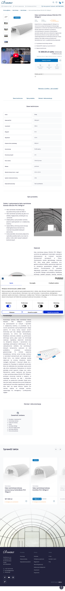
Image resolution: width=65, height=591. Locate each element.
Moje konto (36, 572)
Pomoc (35, 552)
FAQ (50, 562)
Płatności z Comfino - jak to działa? (48, 88)
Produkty (22, 552)
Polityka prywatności (39, 559)
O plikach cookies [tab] (54, 283)
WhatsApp (7, 572)
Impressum (36, 570)
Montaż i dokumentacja (45, 98)
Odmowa (11, 312)
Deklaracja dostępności (39, 567)
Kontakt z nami (52, 559)
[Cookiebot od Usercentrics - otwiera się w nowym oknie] (56, 278)
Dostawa (36, 556)
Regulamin (36, 562)
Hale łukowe (36, 20)
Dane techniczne (18, 98)
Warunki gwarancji (38, 564)
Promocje (22, 556)
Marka (50, 552)
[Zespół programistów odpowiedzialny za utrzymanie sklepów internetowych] (60, 582)
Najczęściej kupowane (25, 562)
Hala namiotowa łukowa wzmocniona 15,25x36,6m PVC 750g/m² (15, 490)
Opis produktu (31, 98)
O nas (50, 556)
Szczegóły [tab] (32, 283)
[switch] (23, 305)
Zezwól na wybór (32, 312)
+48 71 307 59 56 (59, 6)
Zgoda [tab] (11, 283)
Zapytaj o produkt (46, 60)
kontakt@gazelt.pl (9, 570)
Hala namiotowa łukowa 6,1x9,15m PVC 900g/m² (41, 489)
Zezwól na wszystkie (53, 312)
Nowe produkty (23, 559)
